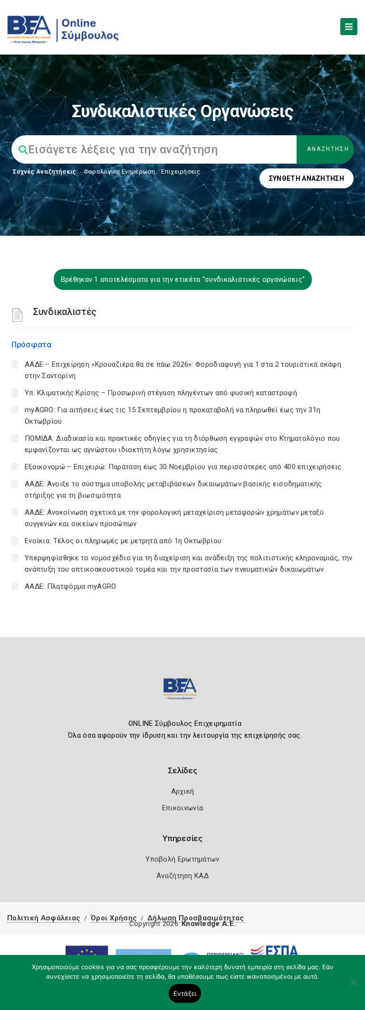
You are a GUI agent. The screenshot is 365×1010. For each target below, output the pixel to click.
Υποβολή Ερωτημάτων (182, 859)
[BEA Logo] (182, 693)
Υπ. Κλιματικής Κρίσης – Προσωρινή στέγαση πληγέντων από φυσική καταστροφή (161, 393)
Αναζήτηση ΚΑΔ (182, 875)
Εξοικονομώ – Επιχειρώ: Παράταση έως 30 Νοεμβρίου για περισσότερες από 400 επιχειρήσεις (183, 467)
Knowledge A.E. (209, 923)
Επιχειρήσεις (180, 171)
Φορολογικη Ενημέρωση (119, 171)
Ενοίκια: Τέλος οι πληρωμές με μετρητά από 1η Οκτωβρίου (123, 541)
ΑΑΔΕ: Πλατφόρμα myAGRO (70, 586)
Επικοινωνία (182, 808)
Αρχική (182, 791)
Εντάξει (185, 993)
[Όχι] (353, 987)
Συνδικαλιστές (64, 311)
